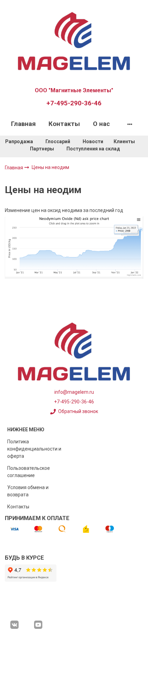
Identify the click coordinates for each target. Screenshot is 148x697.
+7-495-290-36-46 (74, 103)
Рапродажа (19, 141)
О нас (101, 124)
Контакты (64, 124)
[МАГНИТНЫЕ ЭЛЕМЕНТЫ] (74, 40)
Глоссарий (57, 141)
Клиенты (125, 141)
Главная (23, 124)
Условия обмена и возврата (28, 491)
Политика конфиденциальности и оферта (34, 449)
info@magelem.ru (74, 392)
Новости (93, 141)
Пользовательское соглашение (28, 471)
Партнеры (42, 148)
